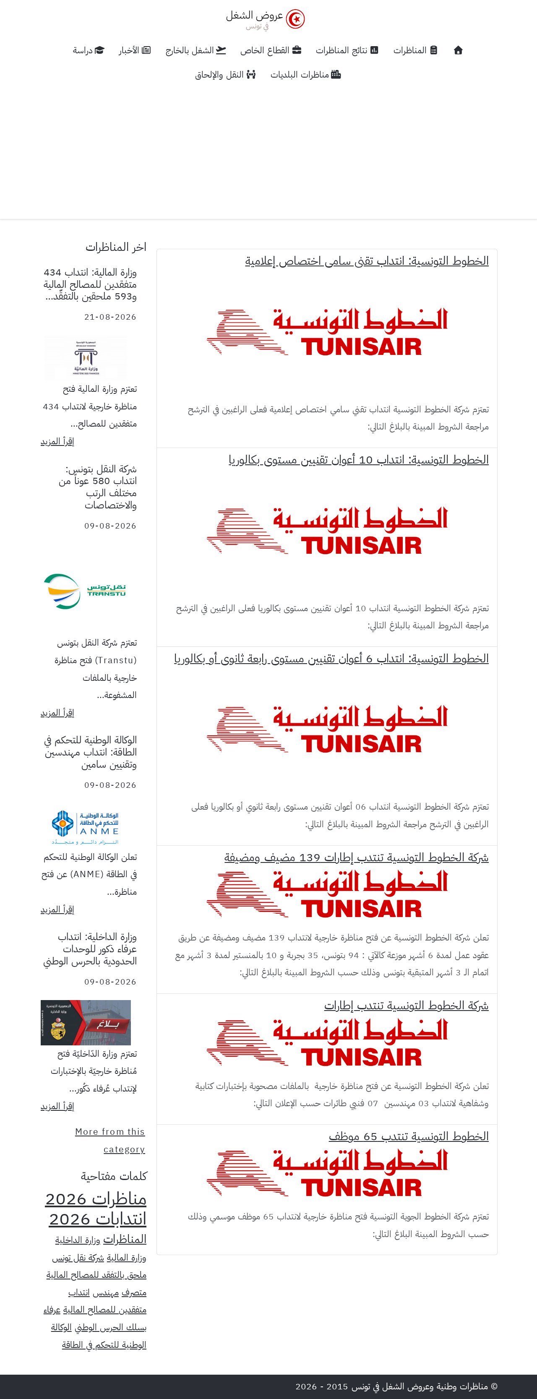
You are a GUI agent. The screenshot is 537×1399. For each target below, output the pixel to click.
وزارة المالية (126, 1257)
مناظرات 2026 (95, 1198)
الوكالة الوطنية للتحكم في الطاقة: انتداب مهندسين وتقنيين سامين (90, 752)
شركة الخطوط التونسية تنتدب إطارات (406, 1005)
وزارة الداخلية (77, 1240)
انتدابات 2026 (97, 1219)
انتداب (79, 1292)
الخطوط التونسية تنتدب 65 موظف (409, 1136)
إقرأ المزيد (57, 441)
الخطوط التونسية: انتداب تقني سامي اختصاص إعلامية (367, 261)
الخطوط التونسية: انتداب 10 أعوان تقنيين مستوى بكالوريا (359, 460)
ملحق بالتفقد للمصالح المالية (96, 1275)
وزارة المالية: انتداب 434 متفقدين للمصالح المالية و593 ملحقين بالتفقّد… (90, 284)
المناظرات (124, 1239)
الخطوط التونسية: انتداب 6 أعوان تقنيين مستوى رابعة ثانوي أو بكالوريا (331, 658)
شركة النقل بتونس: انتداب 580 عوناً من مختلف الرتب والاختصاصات (98, 487)
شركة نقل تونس (78, 1257)
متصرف (134, 1292)
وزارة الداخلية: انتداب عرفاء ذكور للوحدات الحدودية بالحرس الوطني (90, 949)
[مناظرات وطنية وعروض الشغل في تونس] (263, 19)
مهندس (106, 1292)
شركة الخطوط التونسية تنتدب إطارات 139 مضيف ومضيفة (356, 857)
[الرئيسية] (458, 50)
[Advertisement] (268, 149)
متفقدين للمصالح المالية (104, 1309)
